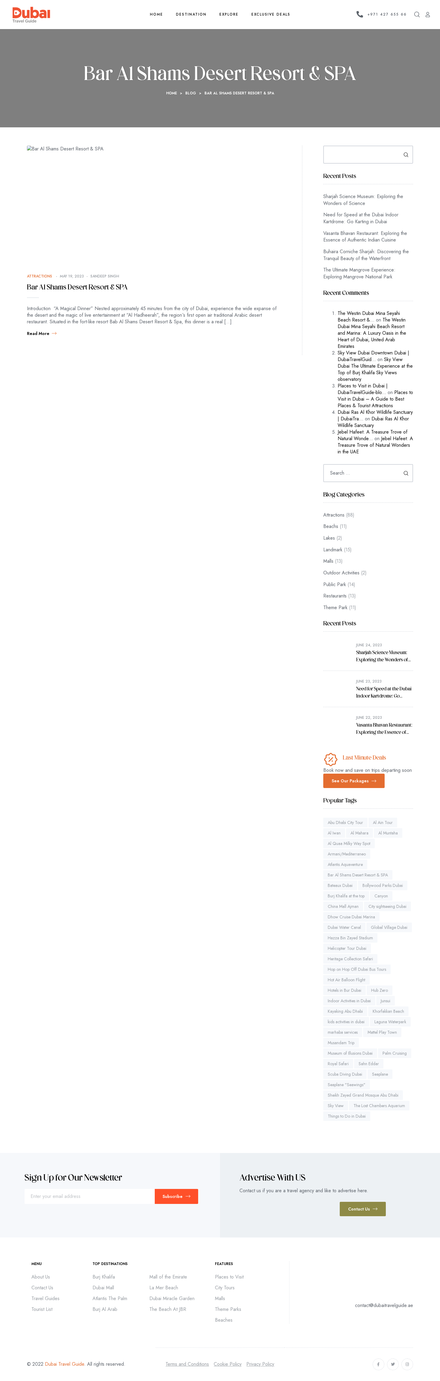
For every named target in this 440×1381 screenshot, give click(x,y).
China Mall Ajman (343, 906)
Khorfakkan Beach (388, 1011)
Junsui (385, 1001)
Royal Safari (338, 1064)
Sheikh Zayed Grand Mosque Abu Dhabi (363, 1095)
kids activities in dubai (346, 1022)
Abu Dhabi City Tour (345, 822)
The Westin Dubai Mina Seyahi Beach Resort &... (369, 316)
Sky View (336, 1106)
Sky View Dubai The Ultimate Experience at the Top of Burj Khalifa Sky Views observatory (375, 369)
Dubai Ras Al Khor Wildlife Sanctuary (373, 422)
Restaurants (335, 595)
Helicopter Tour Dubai (347, 948)
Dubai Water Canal (344, 927)
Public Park (334, 584)
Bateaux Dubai (340, 885)
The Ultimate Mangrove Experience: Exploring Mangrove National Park (359, 273)
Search (404, 155)
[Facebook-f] (378, 1364)
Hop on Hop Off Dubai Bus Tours (357, 969)
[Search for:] (368, 473)
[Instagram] (407, 1364)
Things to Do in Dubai (347, 1116)
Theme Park (335, 607)
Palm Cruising (395, 1053)
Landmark (332, 549)
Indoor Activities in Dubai (349, 1001)
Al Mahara (359, 833)
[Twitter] (393, 1364)
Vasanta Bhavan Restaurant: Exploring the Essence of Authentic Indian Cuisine (365, 237)
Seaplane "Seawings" (346, 1085)
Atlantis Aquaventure (345, 864)
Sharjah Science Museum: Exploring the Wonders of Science (363, 200)
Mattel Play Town (382, 1032)
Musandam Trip (341, 1043)
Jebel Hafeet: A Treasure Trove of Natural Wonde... (372, 435)
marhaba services (343, 1032)
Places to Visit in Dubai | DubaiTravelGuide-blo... (363, 389)
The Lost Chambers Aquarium (379, 1106)
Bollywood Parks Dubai (382, 885)
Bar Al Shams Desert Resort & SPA (77, 287)
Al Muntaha (388, 833)
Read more (38, 333)
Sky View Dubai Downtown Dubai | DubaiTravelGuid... (373, 356)
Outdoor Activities (341, 572)
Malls (328, 561)
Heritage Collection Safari (350, 959)
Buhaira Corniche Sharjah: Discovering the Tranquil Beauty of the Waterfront (366, 255)
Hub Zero (379, 990)
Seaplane (380, 1074)
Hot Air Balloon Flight (346, 980)
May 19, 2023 (72, 276)
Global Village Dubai (389, 927)
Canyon (381, 896)
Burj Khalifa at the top (346, 896)
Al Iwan (334, 833)
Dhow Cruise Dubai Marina (351, 917)
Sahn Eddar (369, 1064)
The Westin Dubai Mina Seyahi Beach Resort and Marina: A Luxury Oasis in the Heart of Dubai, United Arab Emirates (372, 333)
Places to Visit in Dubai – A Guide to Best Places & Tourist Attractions (375, 399)
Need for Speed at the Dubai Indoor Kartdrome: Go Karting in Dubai (360, 218)
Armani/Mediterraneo (347, 854)
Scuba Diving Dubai (345, 1074)
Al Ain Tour (383, 822)
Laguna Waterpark (390, 1022)
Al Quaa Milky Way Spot (349, 843)
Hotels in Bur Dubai (344, 990)
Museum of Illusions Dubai (350, 1053)
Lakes (329, 538)
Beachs (330, 526)
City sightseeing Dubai (387, 906)
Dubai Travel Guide (64, 1364)
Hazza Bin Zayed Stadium (350, 938)
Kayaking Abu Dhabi (345, 1011)
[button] (354, 781)
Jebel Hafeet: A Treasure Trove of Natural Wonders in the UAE (375, 445)
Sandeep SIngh (104, 276)
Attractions (39, 276)
